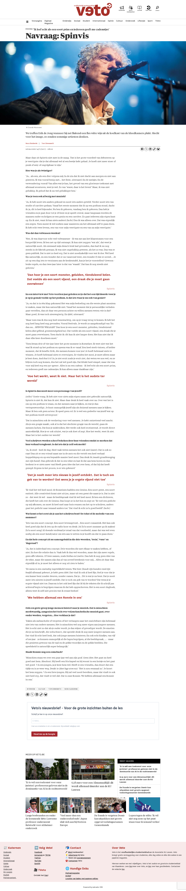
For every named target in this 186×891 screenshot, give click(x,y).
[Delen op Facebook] (142, 149)
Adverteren (73, 855)
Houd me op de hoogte (44, 734)
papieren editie (91, 878)
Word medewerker (131, 11)
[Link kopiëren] (154, 149)
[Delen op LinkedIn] (150, 149)
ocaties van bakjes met (75, 878)
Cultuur (119, 21)
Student (86, 21)
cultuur (41, 689)
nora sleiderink (71, 689)
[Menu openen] (27, 22)
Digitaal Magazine (49, 22)
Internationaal (99, 21)
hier (130, 866)
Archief (139, 10)
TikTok (47, 855)
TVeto (158, 21)
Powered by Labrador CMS (93, 887)
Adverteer (122, 10)
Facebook (38, 852)
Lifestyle (141, 21)
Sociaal (77, 21)
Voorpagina (37, 21)
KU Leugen (7, 872)
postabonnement (84, 858)
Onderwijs (67, 21)
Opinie (110, 21)
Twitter (37, 858)
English (6, 875)
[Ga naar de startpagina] (93, 9)
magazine (73, 873)
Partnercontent (9, 878)
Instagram (38, 855)
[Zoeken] (157, 9)
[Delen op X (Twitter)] (146, 149)
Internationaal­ (9, 861)
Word (70, 852)
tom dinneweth (54, 689)
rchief (68, 876)
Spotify (37, 863)
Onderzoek (130, 21)
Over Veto (148, 10)
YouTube (37, 861)
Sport (150, 21)
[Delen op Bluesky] (158, 149)
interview (31, 689)
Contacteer (73, 861)
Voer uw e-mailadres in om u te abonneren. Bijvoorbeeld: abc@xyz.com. (55, 726)
